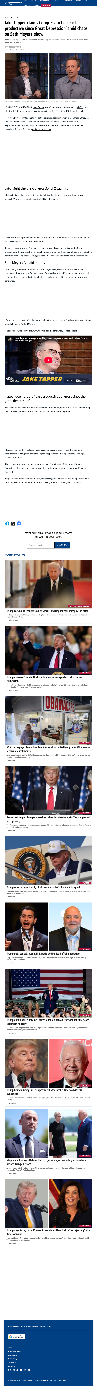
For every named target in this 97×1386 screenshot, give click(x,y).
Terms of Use (12, 1362)
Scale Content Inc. (33, 1326)
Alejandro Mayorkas (41, 129)
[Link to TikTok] (25, 1370)
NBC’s (80, 107)
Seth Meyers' (21, 111)
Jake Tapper (38, 107)
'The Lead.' (32, 121)
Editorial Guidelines (14, 1351)
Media (36, 5)
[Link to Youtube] (21, 1370)
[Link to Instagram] (13, 1370)
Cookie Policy (12, 1359)
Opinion (27, 5)
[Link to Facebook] (9, 1370)
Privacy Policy (12, 1355)
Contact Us (11, 1366)
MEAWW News (13, 1326)
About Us (11, 1348)
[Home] (13, 3)
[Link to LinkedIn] (29, 1370)
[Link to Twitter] (17, 1370)
